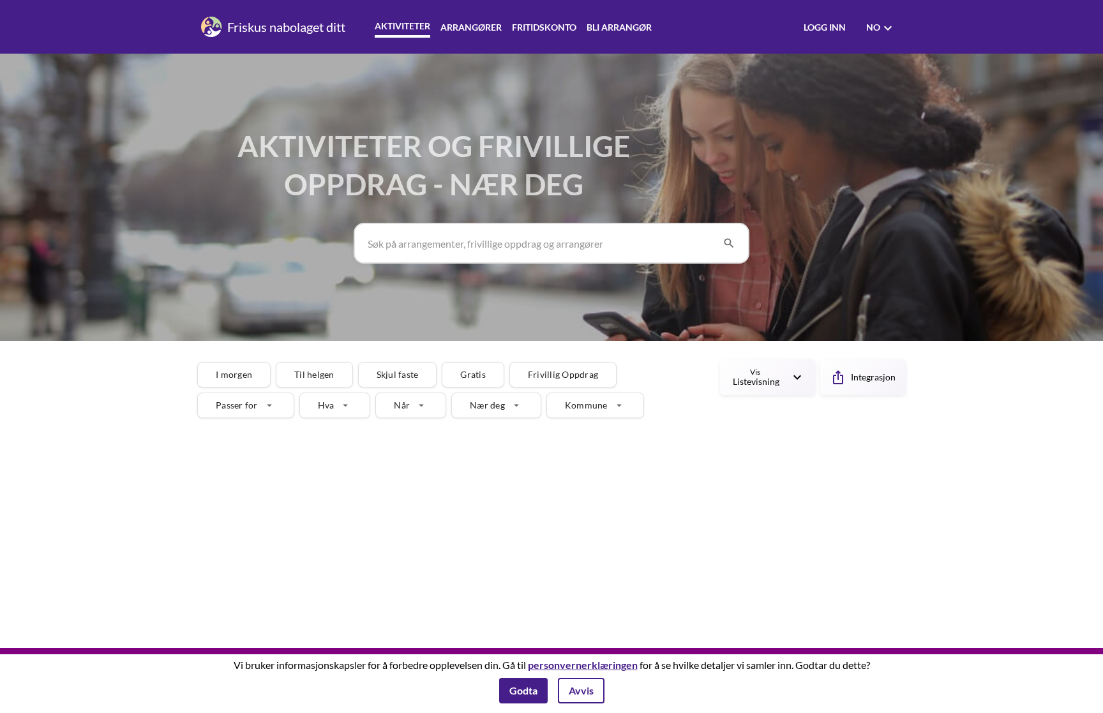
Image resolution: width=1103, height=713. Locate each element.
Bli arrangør (619, 27)
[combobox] (540, 243)
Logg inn (825, 27)
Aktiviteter (402, 25)
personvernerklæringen (583, 665)
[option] (234, 375)
